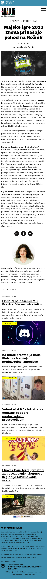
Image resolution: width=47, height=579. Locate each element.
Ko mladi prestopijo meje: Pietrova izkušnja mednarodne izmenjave (22, 358)
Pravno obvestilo (29, 574)
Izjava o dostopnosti (35, 572)
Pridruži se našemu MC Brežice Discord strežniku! (22, 302)
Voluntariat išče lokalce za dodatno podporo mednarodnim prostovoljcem (22, 414)
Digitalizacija (10, 323)
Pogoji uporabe (17, 574)
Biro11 (16, 572)
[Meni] (43, 10)
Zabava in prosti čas (23, 21)
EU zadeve (9, 496)
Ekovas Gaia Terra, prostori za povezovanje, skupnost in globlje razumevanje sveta (23, 475)
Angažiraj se (10, 439)
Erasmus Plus (10, 378)
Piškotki (23, 572)
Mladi (14, 296)
